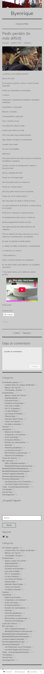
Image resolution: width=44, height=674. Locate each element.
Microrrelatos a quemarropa (16, 453)
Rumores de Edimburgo (14, 456)
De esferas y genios (10, 382)
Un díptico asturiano (13, 424)
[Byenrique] (22, 4)
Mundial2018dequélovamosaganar (15, 471)
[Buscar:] (21, 518)
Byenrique (22, 13)
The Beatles (7, 489)
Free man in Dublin (12, 406)
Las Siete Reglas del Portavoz (17, 484)
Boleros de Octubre (12, 432)
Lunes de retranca (9, 458)
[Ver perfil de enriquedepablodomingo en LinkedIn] (7, 536)
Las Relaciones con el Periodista (18, 482)
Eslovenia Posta (11, 401)
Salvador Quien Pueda (14, 419)
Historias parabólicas (13, 448)
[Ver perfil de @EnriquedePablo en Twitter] (3, 536)
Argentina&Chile (11, 398)
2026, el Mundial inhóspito (15, 463)
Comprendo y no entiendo (15, 435)
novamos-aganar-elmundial (13, 474)
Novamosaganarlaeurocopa (13, 476)
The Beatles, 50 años (13, 390)
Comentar (34, 366)
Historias (8, 445)
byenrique (5, 43)
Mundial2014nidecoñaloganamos (15, 469)
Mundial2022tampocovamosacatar (18, 466)
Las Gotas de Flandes (14, 414)
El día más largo (11, 437)
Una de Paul (7, 492)
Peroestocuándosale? (11, 479)
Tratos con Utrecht (12, 421)
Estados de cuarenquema (15, 442)
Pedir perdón (7, 305)
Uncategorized (8, 495)
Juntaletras (27, 43)
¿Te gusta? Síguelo (11, 500)
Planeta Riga (10, 416)
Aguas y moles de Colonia (15, 395)
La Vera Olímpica (12, 411)
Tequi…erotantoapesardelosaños (15, 487)
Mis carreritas (7, 461)
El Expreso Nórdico (12, 440)
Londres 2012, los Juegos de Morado (19, 385)
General (5, 427)
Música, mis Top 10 (12, 388)
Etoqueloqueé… (8, 393)
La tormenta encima (13, 450)
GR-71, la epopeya (12, 408)
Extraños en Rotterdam (14, 403)
